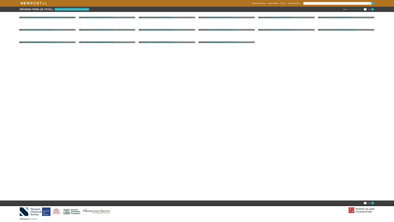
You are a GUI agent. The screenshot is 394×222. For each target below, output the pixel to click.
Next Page (372, 9)
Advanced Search (293, 3)
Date (359, 9)
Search (372, 3)
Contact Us (33, 219)
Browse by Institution (259, 3)
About (283, 3)
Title (350, 9)
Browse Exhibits (273, 3)
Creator (354, 9)
